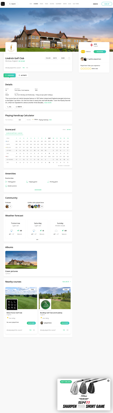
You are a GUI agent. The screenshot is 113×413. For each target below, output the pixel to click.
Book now (31, 323)
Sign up (106, 4)
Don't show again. (84, 409)
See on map (21, 61)
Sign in (95, 4)
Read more (48, 102)
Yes (24, 67)
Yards (64, 129)
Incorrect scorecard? (64, 165)
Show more (38, 190)
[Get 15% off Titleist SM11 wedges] (83, 394)
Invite (55, 58)
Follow (48, 58)
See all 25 (66, 282)
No (27, 67)
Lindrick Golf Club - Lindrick (14, 133)
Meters (69, 129)
